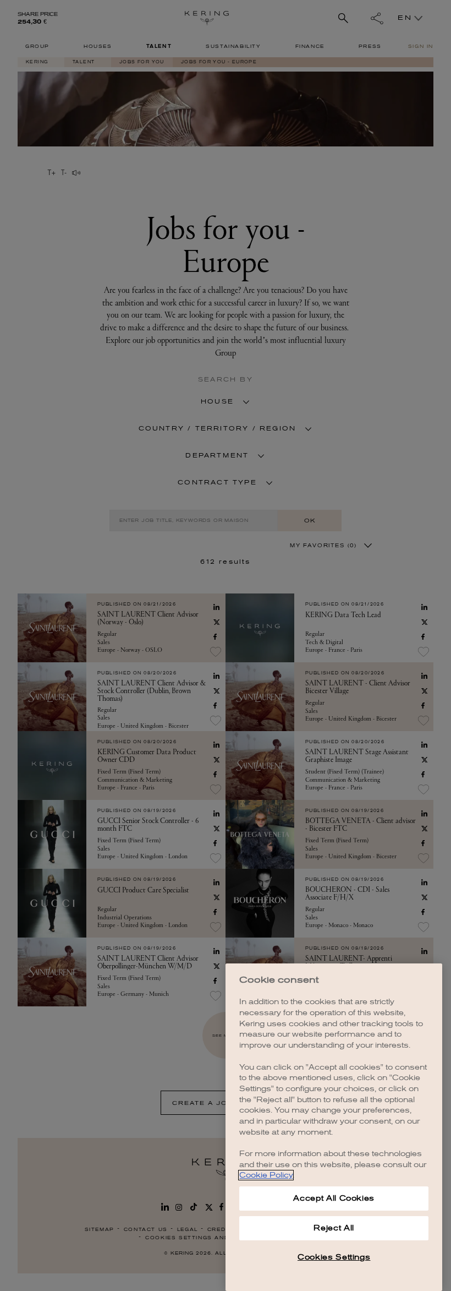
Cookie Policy (266, 1175)
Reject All (334, 1228)
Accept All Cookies (334, 1198)
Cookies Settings (334, 1257)
